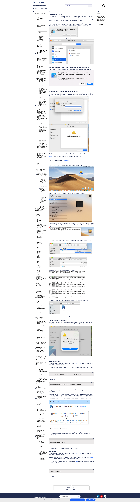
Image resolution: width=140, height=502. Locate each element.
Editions (38, 45)
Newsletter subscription (79, 496)
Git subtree (39, 431)
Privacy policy (39, 52)
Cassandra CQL (43, 459)
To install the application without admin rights (101, 20)
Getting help (39, 46)
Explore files (41, 414)
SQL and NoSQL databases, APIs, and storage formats (41, 210)
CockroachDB (39, 224)
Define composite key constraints (41, 107)
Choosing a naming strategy (42, 121)
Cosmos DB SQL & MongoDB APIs (40, 227)
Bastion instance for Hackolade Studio (42, 37)
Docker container (42, 35)
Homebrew (99, 29)
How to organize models (43, 104)
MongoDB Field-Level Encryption (40, 383)
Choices (38, 329)
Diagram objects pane (41, 309)
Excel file (40, 445)
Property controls (40, 350)
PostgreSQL (39, 260)
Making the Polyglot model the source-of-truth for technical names (42, 131)
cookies (51, 499)
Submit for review (40, 404)
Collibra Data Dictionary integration (41, 367)
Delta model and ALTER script (41, 342)
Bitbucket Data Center (41, 392)
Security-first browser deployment (42, 28)
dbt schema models (43, 448)
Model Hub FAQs (39, 170)
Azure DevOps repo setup (43, 201)
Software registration (41, 40)
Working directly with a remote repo (41, 399)
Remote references (42, 115)
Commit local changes (41, 421)
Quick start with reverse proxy (42, 180)
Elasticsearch (39, 236)
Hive (38, 247)
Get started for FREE (100, 1)
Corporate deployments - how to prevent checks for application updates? (101, 26)
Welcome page (38, 298)
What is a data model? (41, 54)
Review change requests (41, 427)
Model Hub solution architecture (41, 164)
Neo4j (38, 253)
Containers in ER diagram (41, 318)
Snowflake (39, 266)
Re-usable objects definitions (41, 347)
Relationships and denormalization (39, 285)
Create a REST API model (41, 74)
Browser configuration (40, 168)
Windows (40, 30)
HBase (38, 246)
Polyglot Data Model (39, 211)
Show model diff (39, 339)
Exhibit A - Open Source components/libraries (43, 51)
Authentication (42, 182)
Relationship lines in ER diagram (41, 323)
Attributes (37, 283)
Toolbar (38, 307)
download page (75, 19)
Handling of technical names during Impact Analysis (42, 124)
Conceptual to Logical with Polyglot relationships (40, 287)
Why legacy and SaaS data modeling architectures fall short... (42, 21)
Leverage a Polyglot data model (41, 76)
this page (76, 461)
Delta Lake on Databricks (41, 233)
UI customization (40, 315)
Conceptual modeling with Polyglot (42, 81)
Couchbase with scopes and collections (42, 231)
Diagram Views (40, 334)
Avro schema (39, 220)
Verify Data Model (39, 363)
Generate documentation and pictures (41, 71)
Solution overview (40, 18)
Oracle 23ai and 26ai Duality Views (42, 159)
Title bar (38, 301)
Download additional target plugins (40, 219)
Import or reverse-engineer (42, 67)
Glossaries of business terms (41, 353)
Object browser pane (41, 308)
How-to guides (38, 105)
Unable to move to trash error (101, 22)
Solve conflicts (39, 403)
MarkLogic (39, 251)
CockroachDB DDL (43, 460)
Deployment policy (42, 33)
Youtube (101, 496)
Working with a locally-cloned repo (41, 407)
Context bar (39, 302)
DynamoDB (38, 215)
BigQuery (39, 221)
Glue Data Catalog (40, 243)
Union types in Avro (40, 161)
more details (58, 476)
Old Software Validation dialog (43, 42)
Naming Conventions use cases (41, 117)
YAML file (40, 441)
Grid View (40, 312)
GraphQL (39, 244)
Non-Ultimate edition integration (42, 376)
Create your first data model (42, 60)
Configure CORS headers (41, 396)
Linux (40, 32)
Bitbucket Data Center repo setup (43, 198)
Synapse (38, 270)
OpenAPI (39, 256)
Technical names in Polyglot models (42, 119)
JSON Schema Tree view (40, 282)
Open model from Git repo (41, 400)
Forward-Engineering (41, 438)
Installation (42, 8)
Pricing (68, 1)
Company (91, 1)
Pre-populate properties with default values (42, 152)
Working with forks (40, 430)
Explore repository (40, 413)
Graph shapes (39, 336)
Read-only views (40, 330)
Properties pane (40, 313)
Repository (37, 384)
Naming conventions (39, 352)
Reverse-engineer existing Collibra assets (43, 379)
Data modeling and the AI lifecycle (41, 208)
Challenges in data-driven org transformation (41, 17)
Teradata (38, 271)
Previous (62, 488)
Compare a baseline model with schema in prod (42, 141)
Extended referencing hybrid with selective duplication (42, 92)
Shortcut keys (38, 346)
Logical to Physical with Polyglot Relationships (41, 290)
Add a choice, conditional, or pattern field (42, 65)
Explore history (41, 415)
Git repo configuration (42, 189)
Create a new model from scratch (40, 437)
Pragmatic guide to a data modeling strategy (41, 79)
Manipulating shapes (39, 317)
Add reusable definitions (41, 113)
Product (62, 1)
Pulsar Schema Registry (41, 262)
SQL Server (39, 267)
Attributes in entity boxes (41, 321)
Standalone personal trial (41, 173)
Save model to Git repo (41, 402)
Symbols (38, 338)
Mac (46, 8)
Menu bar (39, 303)
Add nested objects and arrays (41, 62)
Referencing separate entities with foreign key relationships (43, 89)
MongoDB (38, 216)
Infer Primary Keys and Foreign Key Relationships (41, 359)
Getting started (36, 8)
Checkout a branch (40, 420)
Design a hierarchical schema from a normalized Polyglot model (42, 99)
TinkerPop (39, 272)
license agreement (78, 363)
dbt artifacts (41, 447)
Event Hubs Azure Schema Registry (42, 239)
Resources (85, 1)
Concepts (36, 275)
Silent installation (100, 24)
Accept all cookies (91, 499)
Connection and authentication (41, 370)
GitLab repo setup (43, 193)
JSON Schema (38, 213)
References (73, 1)
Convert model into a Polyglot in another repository (42, 102)
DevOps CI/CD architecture (41, 39)
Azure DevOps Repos (41, 393)
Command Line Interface (40, 351)
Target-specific (41, 455)
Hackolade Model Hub (38, 162)
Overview (37, 163)
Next (79, 488)
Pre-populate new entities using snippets (41, 149)
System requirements (41, 25)
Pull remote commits (40, 422)
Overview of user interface (39, 297)
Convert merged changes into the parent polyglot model (43, 144)
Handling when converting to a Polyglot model (43, 127)
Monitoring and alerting (42, 207)
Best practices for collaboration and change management (41, 156)
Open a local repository (41, 411)
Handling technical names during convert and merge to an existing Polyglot (42, 135)
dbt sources (42, 450)
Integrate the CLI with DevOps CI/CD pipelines (41, 112)
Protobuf (38, 261)
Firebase (38, 241)
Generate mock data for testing (41, 362)
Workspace (38, 300)
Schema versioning (39, 291)
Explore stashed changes (41, 419)
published (91, 457)
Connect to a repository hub (41, 388)
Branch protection (40, 429)
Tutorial (37, 53)
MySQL (38, 252)
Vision (37, 14)
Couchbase (38, 214)
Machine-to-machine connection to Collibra (42, 374)
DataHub (38, 380)
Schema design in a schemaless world (39, 277)
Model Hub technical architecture (39, 166)
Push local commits (40, 424)
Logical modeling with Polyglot (42, 83)
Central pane (39, 311)
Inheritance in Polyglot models (41, 154)
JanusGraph (39, 248)
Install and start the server (42, 177)
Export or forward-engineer (42, 68)
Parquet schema (40, 258)
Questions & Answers (41, 434)
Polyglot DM (56, 1)
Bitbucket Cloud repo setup (44, 195)
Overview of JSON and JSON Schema (41, 57)
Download (79, 1)
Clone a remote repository (41, 410)
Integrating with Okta (44, 187)
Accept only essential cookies (77, 499)
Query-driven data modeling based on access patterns (42, 59)
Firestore (39, 242)
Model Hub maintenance (43, 203)
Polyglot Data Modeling (40, 295)
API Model (40, 446)
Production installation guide (42, 174)
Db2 (38, 232)
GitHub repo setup (43, 191)
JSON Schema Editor (39, 316)
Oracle (38, 257)
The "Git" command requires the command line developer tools (101, 17)
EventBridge (39, 237)
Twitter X (105, 496)
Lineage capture (39, 355)
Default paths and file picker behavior (42, 306)
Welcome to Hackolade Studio (40, 13)
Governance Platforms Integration (40, 365)
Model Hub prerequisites (43, 175)
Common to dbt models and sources (43, 452)
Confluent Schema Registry (42, 225)
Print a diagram (38, 344)
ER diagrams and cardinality (41, 280)
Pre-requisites (39, 409)
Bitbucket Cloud (40, 391)
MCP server (42, 202)
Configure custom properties (40, 110)
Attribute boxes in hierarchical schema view (41, 327)
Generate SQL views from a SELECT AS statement (42, 332)
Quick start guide (38, 435)
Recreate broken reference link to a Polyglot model (42, 147)
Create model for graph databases (41, 73)
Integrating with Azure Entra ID (44, 184)
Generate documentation (40, 343)
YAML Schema (41, 443)
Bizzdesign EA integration (40, 381)
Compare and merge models (41, 341)
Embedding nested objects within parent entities (42, 86)
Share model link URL (40, 397)
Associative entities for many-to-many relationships (42, 325)
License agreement (40, 49)
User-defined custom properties (41, 348)
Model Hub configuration (43, 181)
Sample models (40, 47)
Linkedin (98, 496)
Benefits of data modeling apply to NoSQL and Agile (41, 279)
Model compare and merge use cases (42, 138)
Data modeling (39, 19)
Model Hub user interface (40, 169)
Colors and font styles (41, 337)
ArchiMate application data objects (42, 454)
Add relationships (40, 66)
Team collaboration (39, 292)
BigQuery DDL (42, 458)
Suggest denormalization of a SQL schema (41, 357)
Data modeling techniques (40, 296)
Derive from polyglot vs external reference (43, 95)
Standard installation (100, 14)
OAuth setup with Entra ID (43, 372)
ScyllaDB (38, 265)
